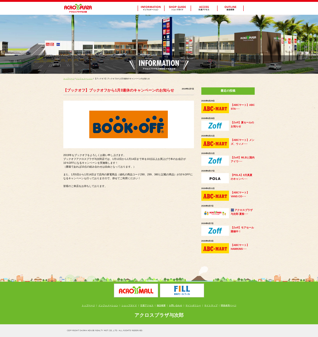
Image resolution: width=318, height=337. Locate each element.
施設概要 (161, 305)
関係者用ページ (228, 305)
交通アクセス (146, 305)
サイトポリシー (193, 305)
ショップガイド (129, 305)
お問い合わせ (175, 305)
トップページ (68, 79)
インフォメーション (84, 79)
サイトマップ (211, 305)
